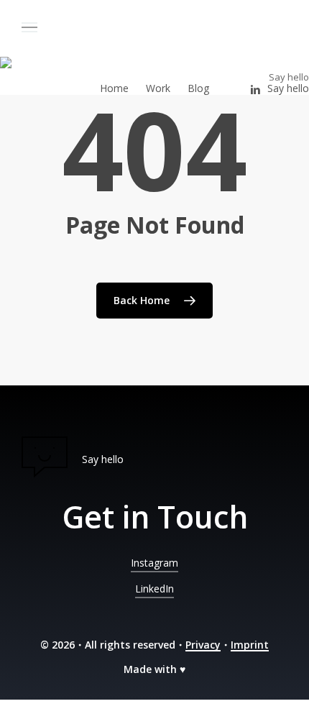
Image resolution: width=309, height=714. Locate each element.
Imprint (250, 644)
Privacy (203, 644)
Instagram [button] (154, 562)
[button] (41, 27)
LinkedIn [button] (154, 588)
